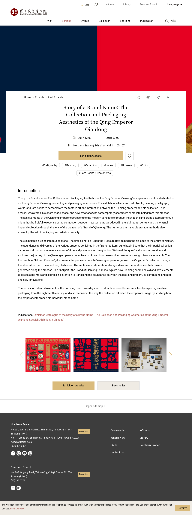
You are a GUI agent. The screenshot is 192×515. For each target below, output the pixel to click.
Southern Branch (150, 445)
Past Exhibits (55, 97)
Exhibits (39, 97)
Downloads (118, 430)
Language (173, 4)
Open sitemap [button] (94, 406)
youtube (24, 453)
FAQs (114, 445)
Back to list (118, 385)
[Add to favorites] (130, 156)
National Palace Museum (28, 12)
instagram (18, 453)
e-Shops (145, 430)
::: (82, 4)
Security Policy (17, 508)
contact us (117, 452)
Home (27, 97)
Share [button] (138, 97)
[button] (148, 97)
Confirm (182, 508)
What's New (118, 437)
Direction (83, 431)
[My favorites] (96, 5)
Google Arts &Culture (30, 453)
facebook (13, 453)
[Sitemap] (87, 5)
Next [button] (170, 355)
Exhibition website (91, 155)
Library (144, 437)
